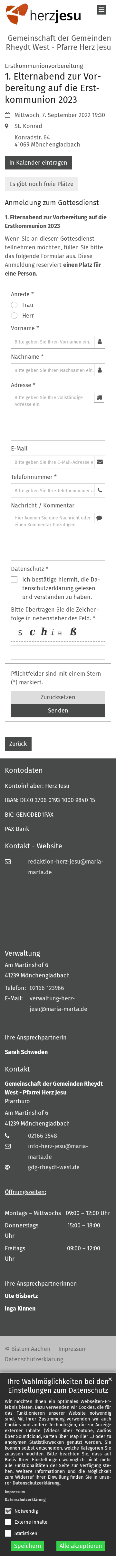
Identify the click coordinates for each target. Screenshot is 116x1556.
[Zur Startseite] (43, 14)
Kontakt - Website (33, 846)
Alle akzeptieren (81, 1546)
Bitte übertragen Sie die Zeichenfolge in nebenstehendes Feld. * (55, 614)
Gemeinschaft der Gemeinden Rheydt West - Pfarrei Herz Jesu (54, 1088)
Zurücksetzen (58, 697)
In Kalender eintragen (38, 162)
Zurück (18, 743)
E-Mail (19, 448)
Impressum (15, 1492)
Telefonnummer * (34, 477)
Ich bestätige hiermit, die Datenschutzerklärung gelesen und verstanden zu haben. (61, 588)
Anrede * (22, 294)
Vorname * (25, 328)
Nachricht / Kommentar (42, 505)
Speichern (27, 1546)
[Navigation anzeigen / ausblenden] (101, 10)
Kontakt (17, 1069)
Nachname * (27, 356)
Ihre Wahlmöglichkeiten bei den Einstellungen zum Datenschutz (58, 1386)
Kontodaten (24, 770)
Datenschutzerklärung (36, 1483)
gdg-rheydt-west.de (54, 1167)
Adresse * (23, 385)
